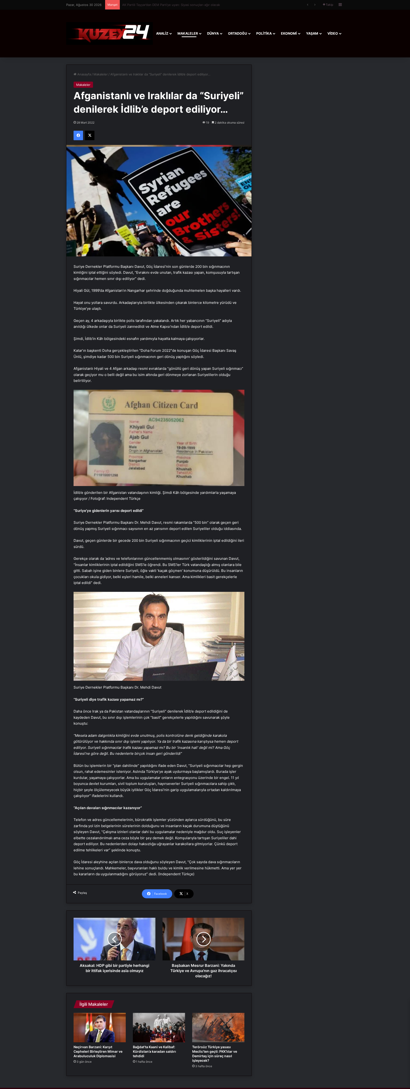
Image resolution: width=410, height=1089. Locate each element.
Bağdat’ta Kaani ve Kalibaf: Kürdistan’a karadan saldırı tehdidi (154, 1051)
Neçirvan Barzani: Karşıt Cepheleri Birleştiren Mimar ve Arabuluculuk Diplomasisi (98, 1051)
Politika (264, 33)
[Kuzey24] (109, 33)
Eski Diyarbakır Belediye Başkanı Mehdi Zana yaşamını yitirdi (166, 5)
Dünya (213, 33)
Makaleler (187, 33)
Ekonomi (289, 33)
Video (332, 33)
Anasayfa (83, 74)
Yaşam (312, 33)
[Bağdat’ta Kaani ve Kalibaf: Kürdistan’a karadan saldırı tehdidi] (159, 1027)
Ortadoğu (237, 33)
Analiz (162, 33)
